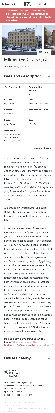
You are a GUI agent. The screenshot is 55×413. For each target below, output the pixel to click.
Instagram (27, 395)
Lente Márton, (37, 408)
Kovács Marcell (12, 411)
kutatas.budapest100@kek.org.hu (31, 385)
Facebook (16, 395)
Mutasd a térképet (43, 148)
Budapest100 (8, 4)
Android (18, 392)
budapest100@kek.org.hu (19, 345)
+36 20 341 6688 (17, 389)
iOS (11, 392)
